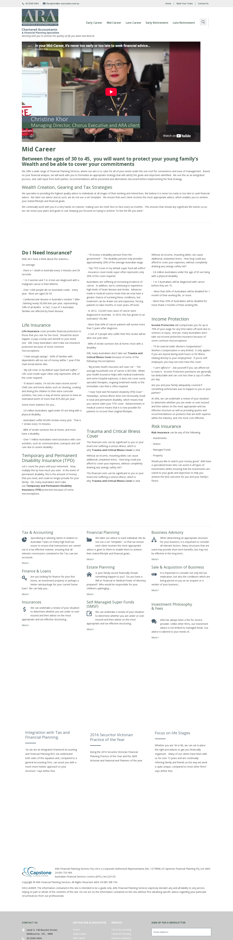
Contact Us (203, 3)
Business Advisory (167, 532)
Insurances (31, 601)
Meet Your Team (185, 3)
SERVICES (116, 922)
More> (25, 563)
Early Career (94, 23)
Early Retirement (157, 23)
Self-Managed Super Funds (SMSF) (110, 604)
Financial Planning (103, 532)
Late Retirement (184, 23)
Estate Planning (101, 567)
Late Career (133, 23)
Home (168, 3)
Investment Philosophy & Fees (171, 606)
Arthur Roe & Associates (89, 922)
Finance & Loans (36, 570)
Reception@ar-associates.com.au (63, 3)
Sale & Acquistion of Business (177, 567)
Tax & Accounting (37, 532)
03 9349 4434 (32, 3)
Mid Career (114, 23)
